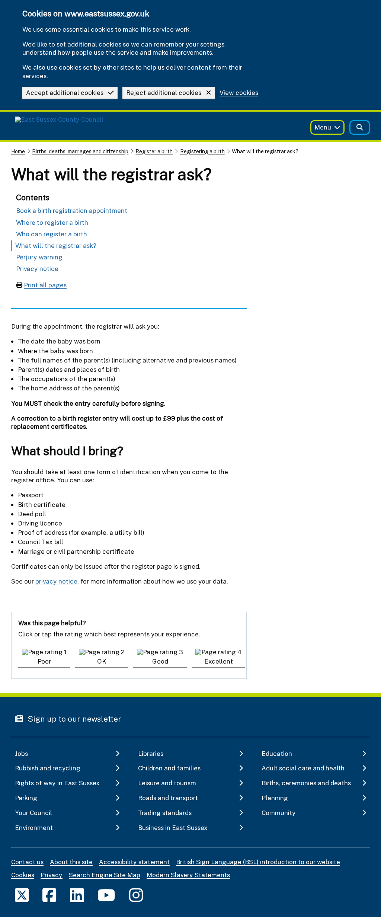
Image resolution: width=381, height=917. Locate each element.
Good (160, 661)
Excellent (218, 661)
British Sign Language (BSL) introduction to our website (258, 862)
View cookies (239, 93)
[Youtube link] (106, 895)
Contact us (27, 862)
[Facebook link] (49, 895)
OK (101, 661)
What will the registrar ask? (55, 245)
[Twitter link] (21, 895)
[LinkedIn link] (76, 895)
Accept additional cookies (64, 92)
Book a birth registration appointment (71, 210)
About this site (71, 862)
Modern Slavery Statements (188, 875)
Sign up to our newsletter (73, 718)
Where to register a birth (52, 222)
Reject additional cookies (163, 92)
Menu (322, 127)
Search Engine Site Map (104, 875)
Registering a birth (202, 151)
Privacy (52, 875)
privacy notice (56, 581)
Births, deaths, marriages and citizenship (80, 151)
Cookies (22, 875)
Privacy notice (37, 268)
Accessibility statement (134, 862)
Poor (44, 661)
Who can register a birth (51, 234)
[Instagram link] (136, 895)
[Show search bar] (359, 127)
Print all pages (45, 285)
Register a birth (154, 151)
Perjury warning (39, 257)
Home (18, 151)
